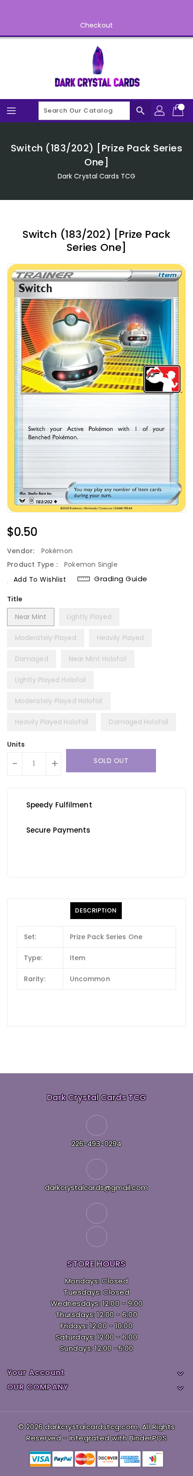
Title (15, 599)
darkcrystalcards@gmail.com (96, 1187)
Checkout (96, 25)
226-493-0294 (96, 1143)
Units (16, 744)
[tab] (95, 910)
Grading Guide (121, 579)
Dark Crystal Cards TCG (96, 176)
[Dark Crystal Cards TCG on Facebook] (88, 11)
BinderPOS (148, 1438)
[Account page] (160, 110)
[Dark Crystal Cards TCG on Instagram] (105, 11)
